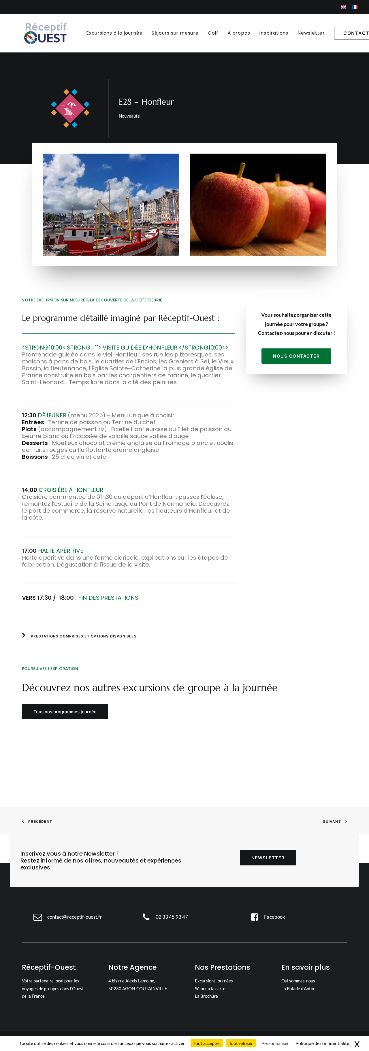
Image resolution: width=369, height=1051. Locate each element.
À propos (238, 33)
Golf (213, 33)
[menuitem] (343, 7)
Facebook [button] (274, 917)
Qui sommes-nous (298, 980)
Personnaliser (275, 1043)
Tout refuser (241, 1043)
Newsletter (311, 33)
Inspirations (273, 33)
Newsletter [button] (268, 858)
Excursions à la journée (114, 33)
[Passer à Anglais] (343, 7)
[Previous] (325, 712)
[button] (341, 712)
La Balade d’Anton (298, 988)
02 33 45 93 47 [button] (172, 917)
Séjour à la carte (210, 988)
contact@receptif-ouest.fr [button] (74, 917)
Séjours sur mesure (175, 33)
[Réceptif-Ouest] (45, 33)
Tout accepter (206, 1043)
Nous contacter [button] (296, 356)
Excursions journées (214, 980)
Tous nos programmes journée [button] (65, 711)
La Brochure (206, 996)
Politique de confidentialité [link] (322, 1043)
